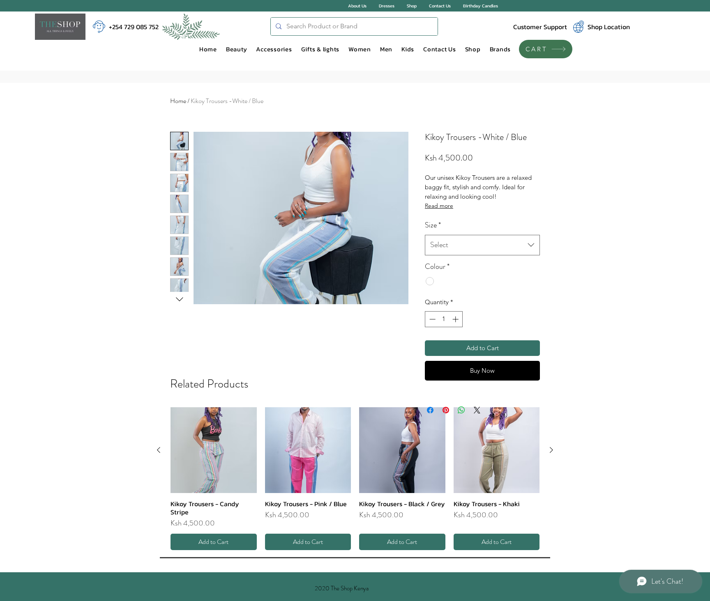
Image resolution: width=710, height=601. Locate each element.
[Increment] (456, 319)
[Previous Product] (159, 450)
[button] (236, 49)
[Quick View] (214, 450)
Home (178, 101)
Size (433, 225)
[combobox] (482, 245)
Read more (439, 205)
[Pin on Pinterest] (446, 410)
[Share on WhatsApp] (461, 410)
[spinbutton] (444, 319)
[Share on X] (477, 410)
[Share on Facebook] (430, 410)
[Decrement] (431, 319)
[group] (355, 479)
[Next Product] (551, 450)
